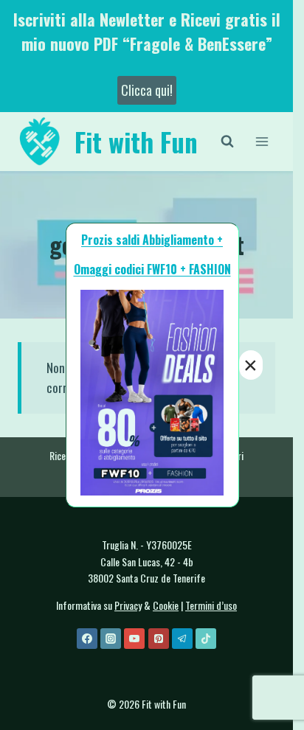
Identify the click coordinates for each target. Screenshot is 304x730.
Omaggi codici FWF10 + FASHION (152, 269)
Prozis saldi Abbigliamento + (152, 239)
